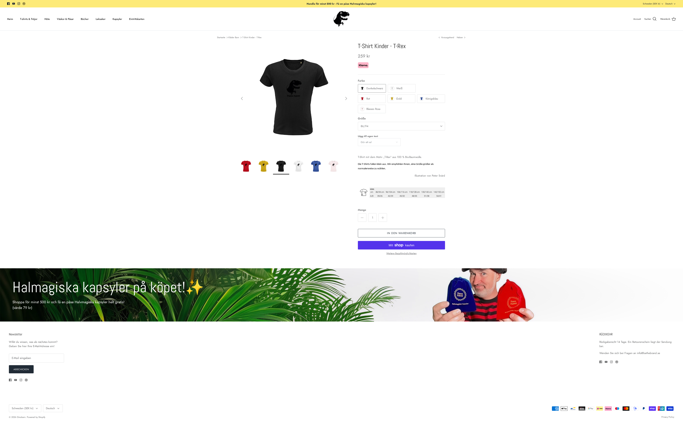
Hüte (47, 19)
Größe (362, 118)
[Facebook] (8, 3)
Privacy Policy (667, 417)
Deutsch (669, 3)
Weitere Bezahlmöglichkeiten (401, 253)
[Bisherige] (242, 98)
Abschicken (21, 369)
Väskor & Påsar (65, 19)
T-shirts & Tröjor (28, 19)
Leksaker (100, 19)
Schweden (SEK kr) (651, 3)
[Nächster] (346, 98)
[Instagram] (18, 3)
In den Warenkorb (401, 233)
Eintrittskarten (136, 19)
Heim (10, 19)
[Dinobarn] (341, 19)
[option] (294, 98)
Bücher (85, 19)
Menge (362, 210)
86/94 (364, 126)
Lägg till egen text (368, 136)
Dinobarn (21, 417)
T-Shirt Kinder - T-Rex (251, 37)
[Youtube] (13, 3)
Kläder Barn (233, 37)
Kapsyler (117, 19)
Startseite (221, 37)
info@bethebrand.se (648, 353)
